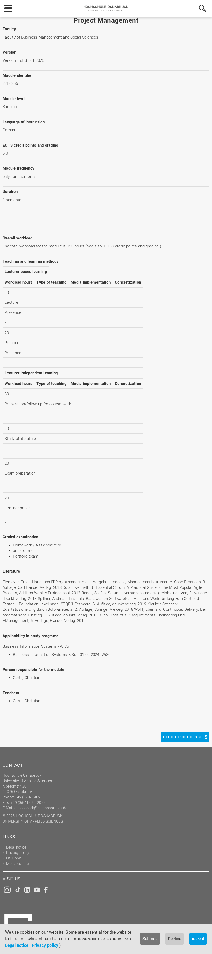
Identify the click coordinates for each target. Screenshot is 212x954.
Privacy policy (45, 945)
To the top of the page (182, 737)
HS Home (14, 858)
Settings (149, 939)
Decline (174, 939)
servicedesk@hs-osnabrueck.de (40, 807)
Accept (198, 939)
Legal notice (16, 945)
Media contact (18, 863)
